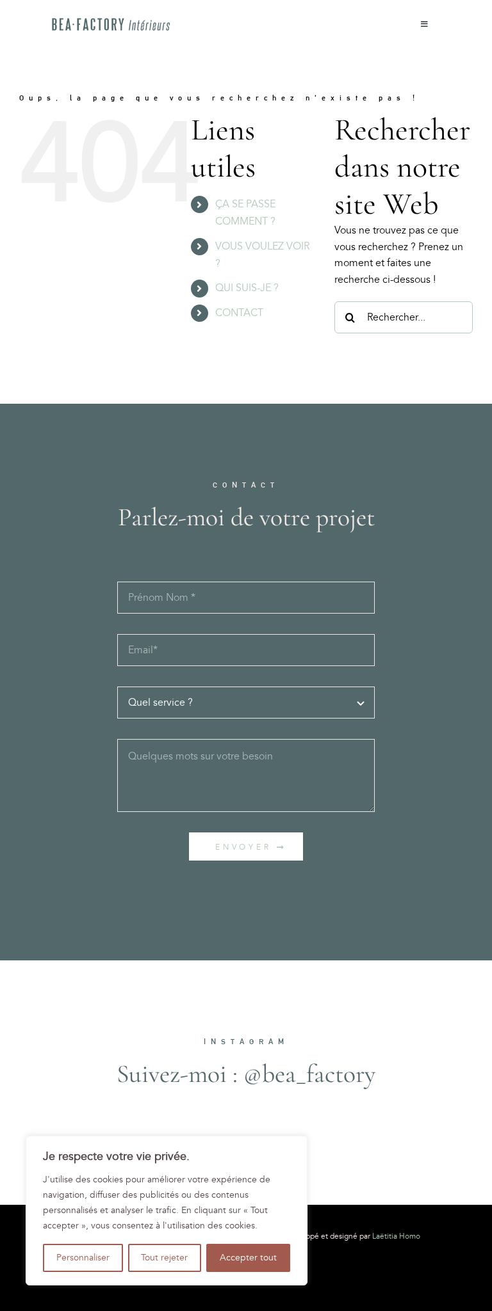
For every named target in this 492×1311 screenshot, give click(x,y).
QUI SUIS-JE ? (247, 288)
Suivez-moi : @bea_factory (246, 1073)
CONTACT (239, 312)
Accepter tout (248, 1257)
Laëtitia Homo (396, 1236)
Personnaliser (83, 1257)
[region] (167, 1210)
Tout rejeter (164, 1257)
